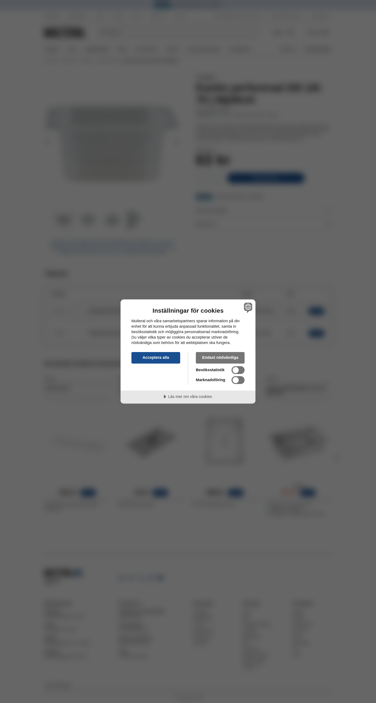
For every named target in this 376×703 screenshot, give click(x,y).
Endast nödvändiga (220, 357)
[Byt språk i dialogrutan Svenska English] (247, 307)
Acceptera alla (156, 357)
